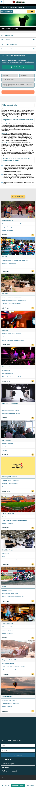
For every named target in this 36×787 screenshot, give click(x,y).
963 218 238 (30, 785)
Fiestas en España (8, 763)
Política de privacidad (9, 771)
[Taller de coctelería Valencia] (1, 4)
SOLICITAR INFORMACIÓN (19, 92)
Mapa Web (5, 767)
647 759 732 (5, 785)
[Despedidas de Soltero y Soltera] (20, 2)
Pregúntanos (19, 785)
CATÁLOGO (8, 11)
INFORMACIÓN (18, 755)
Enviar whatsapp (19, 67)
